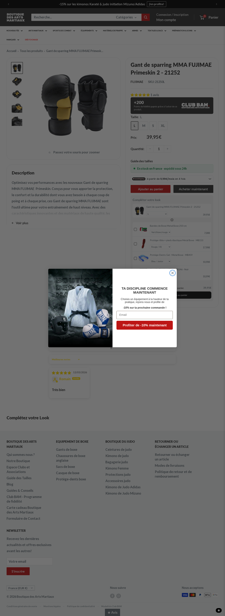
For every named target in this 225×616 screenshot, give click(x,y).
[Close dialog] (172, 273)
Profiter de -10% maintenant (145, 325)
